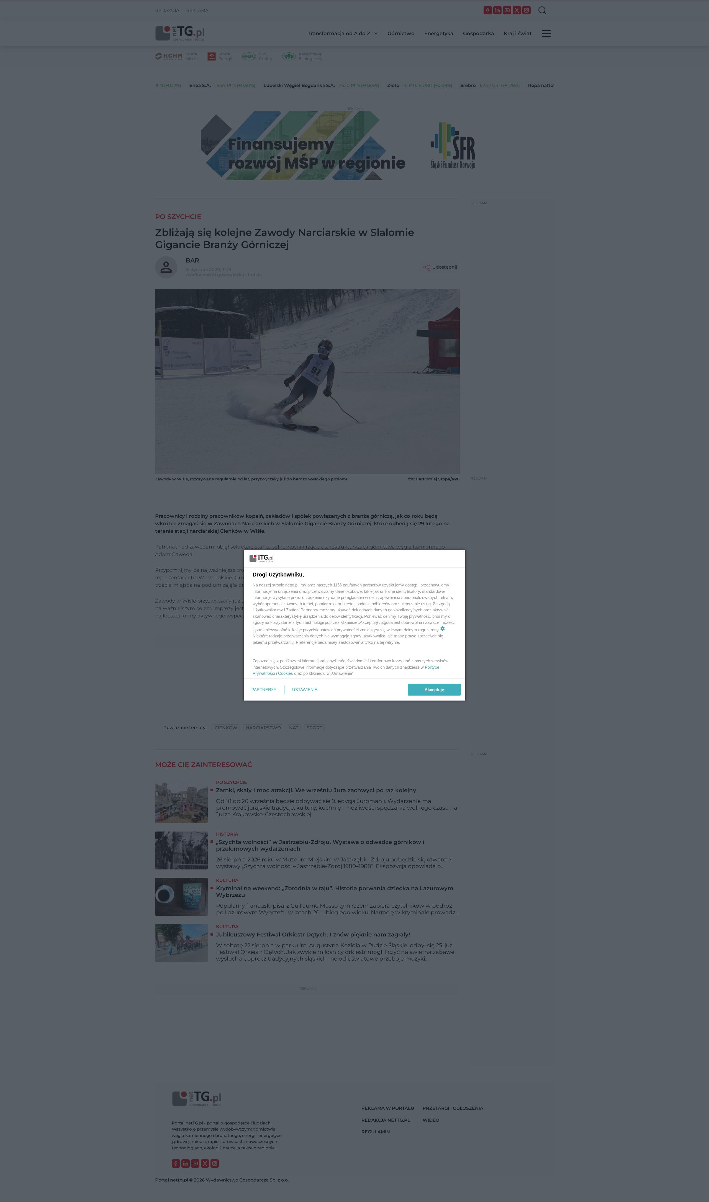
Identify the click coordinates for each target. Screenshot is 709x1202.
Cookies (285, 673)
